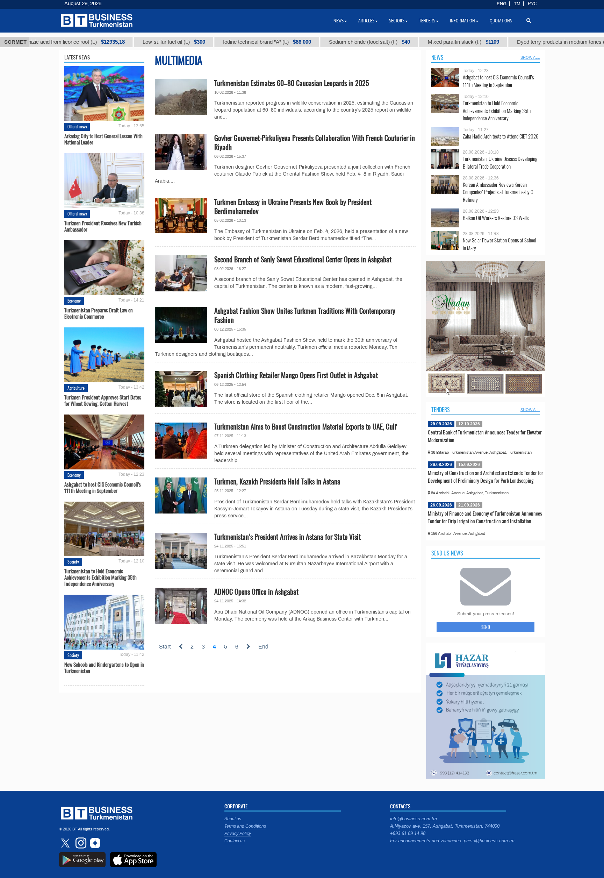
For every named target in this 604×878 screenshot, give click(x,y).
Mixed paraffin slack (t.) (423, 42)
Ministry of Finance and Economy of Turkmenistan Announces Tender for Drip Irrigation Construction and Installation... (485, 517)
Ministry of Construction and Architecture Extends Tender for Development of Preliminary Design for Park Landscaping (485, 476)
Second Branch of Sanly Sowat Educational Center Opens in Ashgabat (302, 259)
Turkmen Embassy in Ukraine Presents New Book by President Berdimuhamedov (293, 206)
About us (232, 818)
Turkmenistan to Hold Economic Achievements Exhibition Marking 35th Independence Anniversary (100, 577)
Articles (366, 20)
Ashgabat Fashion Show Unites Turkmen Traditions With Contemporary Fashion (304, 315)
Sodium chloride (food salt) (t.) (329, 42)
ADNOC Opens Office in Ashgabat (256, 591)
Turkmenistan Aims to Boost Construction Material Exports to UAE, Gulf (305, 426)
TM (517, 3)
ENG (501, 3)
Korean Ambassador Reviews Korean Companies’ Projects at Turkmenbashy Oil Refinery (499, 192)
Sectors (396, 20)
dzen (94, 843)
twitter (66, 843)
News (437, 57)
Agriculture (76, 388)
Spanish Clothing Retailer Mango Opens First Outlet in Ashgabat (296, 375)
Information (462, 20)
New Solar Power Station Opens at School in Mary (499, 244)
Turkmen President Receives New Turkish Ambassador (103, 226)
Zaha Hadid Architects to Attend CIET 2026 (500, 136)
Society (73, 562)
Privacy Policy (237, 833)
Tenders (440, 409)
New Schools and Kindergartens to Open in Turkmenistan (104, 667)
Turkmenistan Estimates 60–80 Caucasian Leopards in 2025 (291, 82)
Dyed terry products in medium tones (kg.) (536, 42)
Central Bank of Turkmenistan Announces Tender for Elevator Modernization (485, 436)
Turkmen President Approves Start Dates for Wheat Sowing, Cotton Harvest (102, 400)
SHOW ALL (530, 57)
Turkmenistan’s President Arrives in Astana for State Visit (287, 536)
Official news (77, 126)
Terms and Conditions (245, 826)
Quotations (501, 20)
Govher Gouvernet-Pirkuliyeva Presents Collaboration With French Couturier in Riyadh (314, 142)
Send (485, 626)
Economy (74, 301)
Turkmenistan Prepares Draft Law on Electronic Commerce (98, 313)
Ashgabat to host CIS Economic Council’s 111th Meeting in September (102, 487)
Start (165, 647)
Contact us (234, 840)
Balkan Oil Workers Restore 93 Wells (495, 217)
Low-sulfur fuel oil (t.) (133, 42)
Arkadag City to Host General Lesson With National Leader (103, 139)
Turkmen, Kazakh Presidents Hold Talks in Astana (277, 481)
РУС (532, 3)
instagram (80, 843)
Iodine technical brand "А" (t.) (227, 42)
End (263, 647)
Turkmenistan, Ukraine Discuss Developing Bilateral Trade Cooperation (500, 162)
